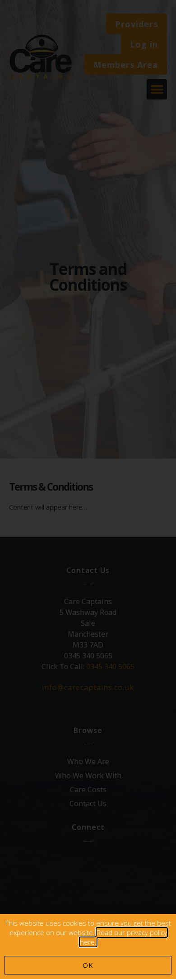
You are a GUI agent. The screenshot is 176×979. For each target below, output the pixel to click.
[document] (88, 489)
